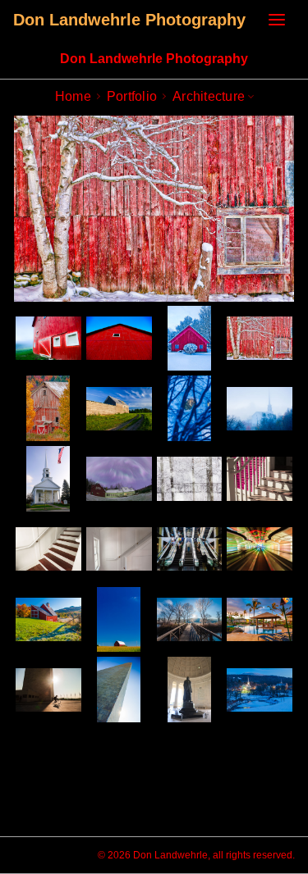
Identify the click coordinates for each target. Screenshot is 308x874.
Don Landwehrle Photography (129, 19)
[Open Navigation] (277, 20)
